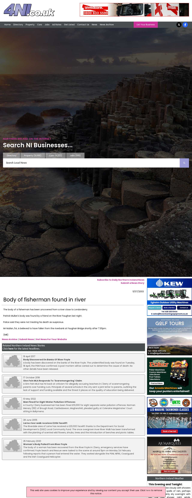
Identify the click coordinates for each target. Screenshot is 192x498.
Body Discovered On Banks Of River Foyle (46, 359)
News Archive (107, 24)
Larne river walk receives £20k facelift (45, 423)
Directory (18, 24)
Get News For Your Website (51, 339)
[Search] (184, 163)
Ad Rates (56, 24)
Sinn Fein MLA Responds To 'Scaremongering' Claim (52, 380)
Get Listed (69, 24)
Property (30, 24)
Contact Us (83, 24)
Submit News (26, 339)
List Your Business (146, 24)
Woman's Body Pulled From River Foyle (45, 444)
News (94, 24)
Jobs (47, 24)
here (11, 349)
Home (7, 24)
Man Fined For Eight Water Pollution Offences (49, 401)
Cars (39, 24)
